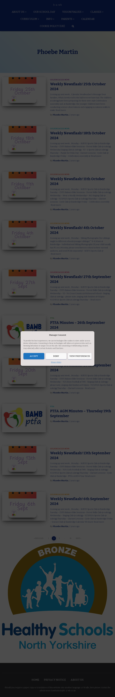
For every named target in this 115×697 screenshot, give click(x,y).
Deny (56, 356)
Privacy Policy (56, 362)
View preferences (79, 356)
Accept (34, 356)
